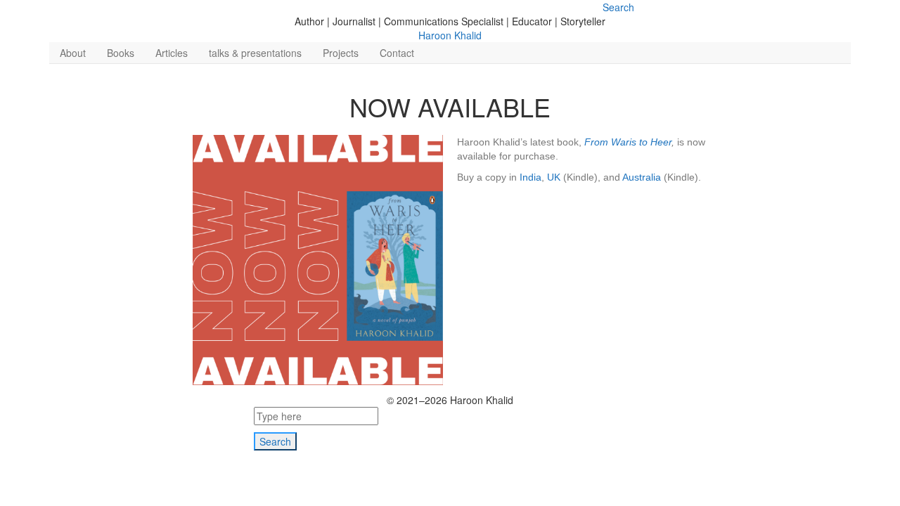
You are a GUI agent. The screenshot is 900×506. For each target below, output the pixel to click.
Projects (341, 53)
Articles (171, 53)
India (530, 177)
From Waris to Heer (627, 142)
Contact (397, 53)
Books (120, 53)
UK (553, 177)
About (73, 53)
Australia (641, 177)
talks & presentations (255, 53)
